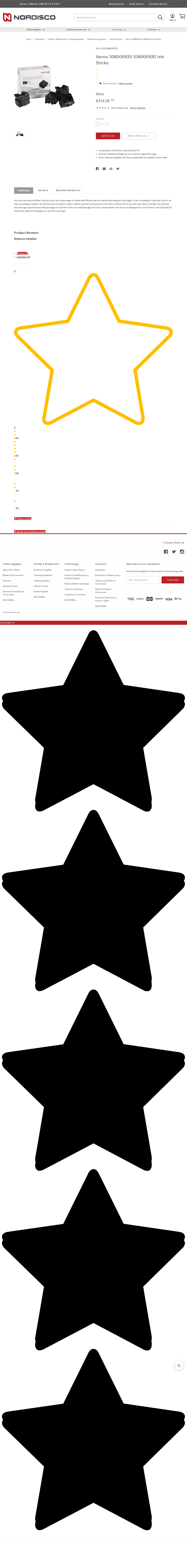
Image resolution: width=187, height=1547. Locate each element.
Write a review (125, 83)
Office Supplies (34, 29)
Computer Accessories (74, 594)
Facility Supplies (41, 591)
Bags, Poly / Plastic (11, 570)
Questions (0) (23, 256)
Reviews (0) (22, 253)
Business (7, 580)
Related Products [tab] (68, 190)
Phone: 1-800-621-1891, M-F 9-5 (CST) (40, 4)
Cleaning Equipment (43, 575)
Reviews (7, 622)
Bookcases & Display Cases (107, 575)
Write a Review (137, 107)
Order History (136, 4)
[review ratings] (97, 76)
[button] (97, 83)
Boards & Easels (10, 586)
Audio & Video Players (74, 570)
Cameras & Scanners (73, 589)
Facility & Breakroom (76, 29)
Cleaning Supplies (42, 580)
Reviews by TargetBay (25, 238)
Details (43, 190)
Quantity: (100, 119)
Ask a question (110, 83)
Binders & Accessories (13, 575)
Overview (23, 190)
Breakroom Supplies (43, 570)
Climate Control (41, 586)
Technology (117, 29)
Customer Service (158, 4)
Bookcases (100, 570)
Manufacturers (116, 4)
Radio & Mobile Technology (76, 583)
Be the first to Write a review (31, 531)
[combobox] (119, 17)
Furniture (152, 29)
